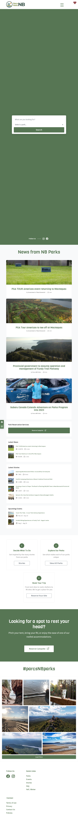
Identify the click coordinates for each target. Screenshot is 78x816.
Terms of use (11, 803)
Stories (22, 563)
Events (29, 779)
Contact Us (10, 809)
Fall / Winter (31, 789)
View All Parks (56, 563)
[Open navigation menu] (62, 6)
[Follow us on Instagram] (44, 239)
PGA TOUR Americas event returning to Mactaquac (39, 289)
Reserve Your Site (39, 595)
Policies (9, 813)
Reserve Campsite (37, 430)
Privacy (9, 806)
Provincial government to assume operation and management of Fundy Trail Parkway (39, 367)
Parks (28, 776)
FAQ (27, 786)
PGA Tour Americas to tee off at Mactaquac (39, 327)
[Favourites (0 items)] (75, 3)
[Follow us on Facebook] (47, 239)
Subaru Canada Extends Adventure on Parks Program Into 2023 (39, 409)
